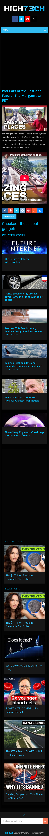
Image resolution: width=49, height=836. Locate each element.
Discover (10, 216)
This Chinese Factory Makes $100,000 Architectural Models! (22, 399)
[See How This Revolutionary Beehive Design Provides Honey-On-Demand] (24, 317)
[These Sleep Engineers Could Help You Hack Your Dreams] (24, 421)
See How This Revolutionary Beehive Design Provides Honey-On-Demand (23, 331)
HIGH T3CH (9, 833)
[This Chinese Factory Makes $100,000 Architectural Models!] (24, 386)
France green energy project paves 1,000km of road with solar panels (23, 296)
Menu (5, 30)
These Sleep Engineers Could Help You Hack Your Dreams (24, 434)
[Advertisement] (24, 63)
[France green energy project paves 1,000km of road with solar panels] (24, 282)
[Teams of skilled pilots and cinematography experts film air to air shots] (24, 351)
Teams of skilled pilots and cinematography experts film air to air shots (23, 366)
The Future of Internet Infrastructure (18, 260)
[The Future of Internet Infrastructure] (24, 247)
